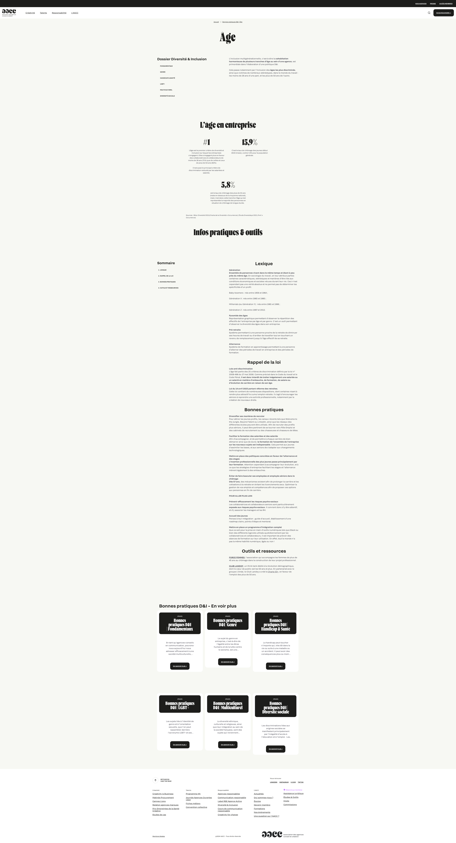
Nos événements (262, 812)
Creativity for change (228, 814)
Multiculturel (166, 90)
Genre (162, 72)
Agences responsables (229, 794)
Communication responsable (232, 797)
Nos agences (420, 3)
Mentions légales (158, 836)
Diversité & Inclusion (228, 805)
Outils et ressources (169, 288)
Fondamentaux (166, 66)
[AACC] (9, 12)
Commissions (290, 804)
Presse (433, 3)
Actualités (259, 794)
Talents (43, 13)
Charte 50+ (273, 572)
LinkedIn (273, 782)
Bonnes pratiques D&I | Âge (232, 22)
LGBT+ (162, 84)
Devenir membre (262, 805)
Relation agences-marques (165, 805)
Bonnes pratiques (168, 282)
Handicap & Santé (167, 78)
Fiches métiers (193, 803)
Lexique (163, 270)
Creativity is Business (162, 794)
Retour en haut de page (166, 780)
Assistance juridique (293, 793)
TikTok (301, 782)
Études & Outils (290, 797)
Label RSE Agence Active (230, 801)
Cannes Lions (159, 801)
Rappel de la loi (166, 276)
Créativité (30, 13)
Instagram (284, 782)
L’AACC (74, 13)
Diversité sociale (167, 96)
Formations (259, 808)
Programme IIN (193, 794)
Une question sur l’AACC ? (266, 816)
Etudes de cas (159, 814)
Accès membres (445, 3)
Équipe (257, 801)
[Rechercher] (429, 12)
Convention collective (196, 807)
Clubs (286, 801)
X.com (293, 782)
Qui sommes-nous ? (263, 797)
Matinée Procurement (163, 797)
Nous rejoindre (443, 13)
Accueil (216, 22)
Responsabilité (59, 13)
